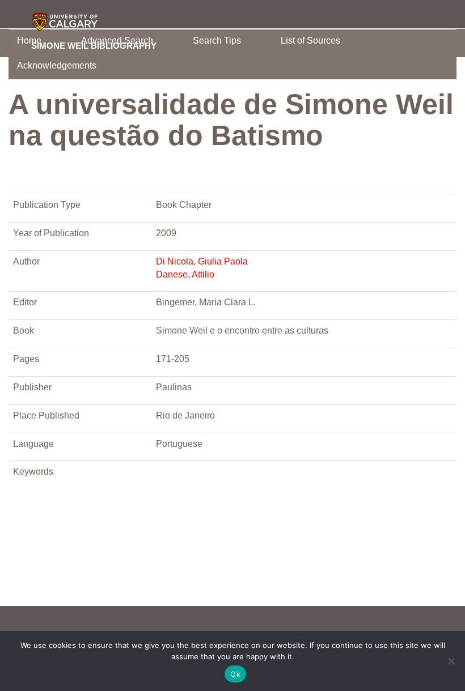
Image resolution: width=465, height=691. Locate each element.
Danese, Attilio (185, 274)
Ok (235, 674)
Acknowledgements (56, 65)
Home (29, 40)
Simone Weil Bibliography (94, 45)
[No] (450, 661)
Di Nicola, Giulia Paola (202, 261)
